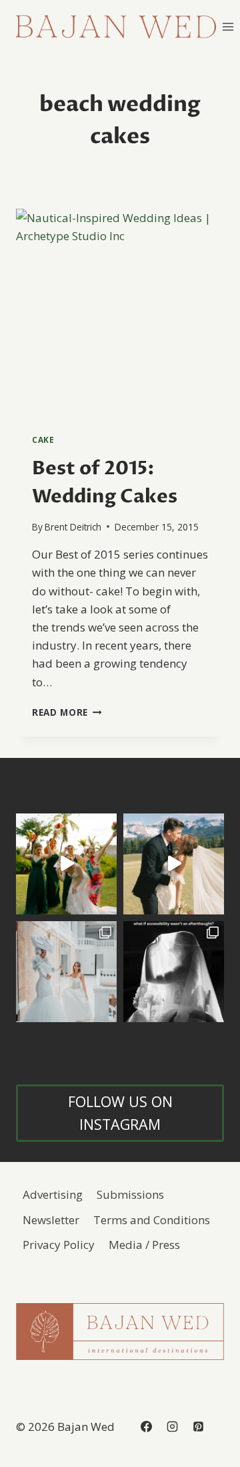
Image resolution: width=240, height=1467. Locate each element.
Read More (67, 712)
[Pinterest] (198, 1426)
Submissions (130, 1194)
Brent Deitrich (73, 526)
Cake (43, 439)
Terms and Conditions (151, 1220)
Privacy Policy (59, 1244)
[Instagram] (172, 1426)
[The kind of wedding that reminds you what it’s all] (173, 863)
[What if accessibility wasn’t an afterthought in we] (173, 971)
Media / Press (144, 1244)
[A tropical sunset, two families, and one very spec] (66, 863)
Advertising (53, 1194)
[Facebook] (146, 1426)
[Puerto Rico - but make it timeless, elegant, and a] (66, 971)
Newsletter (51, 1220)
